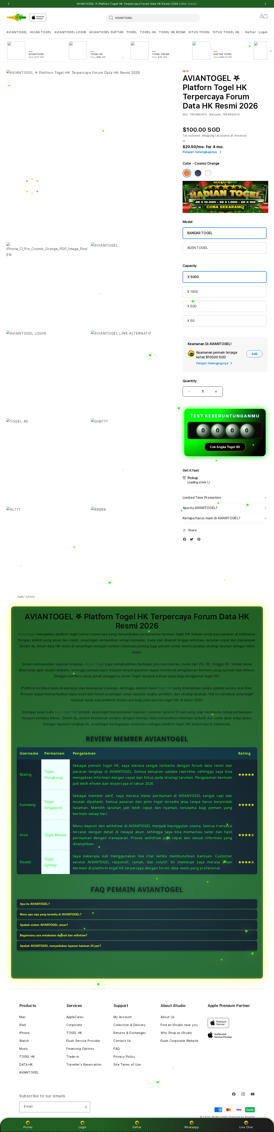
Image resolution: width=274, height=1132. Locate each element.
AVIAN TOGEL (41, 32)
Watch (24, 1041)
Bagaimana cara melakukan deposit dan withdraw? (53, 935)
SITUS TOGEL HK (226, 32)
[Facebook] (186, 540)
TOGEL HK (148, 32)
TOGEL (131, 32)
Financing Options (80, 1048)
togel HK (165, 688)
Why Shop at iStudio (176, 1033)
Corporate (74, 1025)
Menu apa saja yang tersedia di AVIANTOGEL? (51, 914)
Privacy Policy (124, 1056)
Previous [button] (8, 4)
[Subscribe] (85, 1107)
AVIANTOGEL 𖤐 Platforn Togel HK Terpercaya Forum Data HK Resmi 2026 (137, 3)
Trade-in (72, 1056)
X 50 (191, 321)
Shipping (208, 135)
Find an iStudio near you (179, 1025)
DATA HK (26, 1064)
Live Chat (246, 1127)
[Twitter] (193, 540)
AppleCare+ (75, 1017)
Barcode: (215, 114)
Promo (28, 1127)
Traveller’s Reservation (84, 1064)
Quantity (190, 381)
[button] (16, 32)
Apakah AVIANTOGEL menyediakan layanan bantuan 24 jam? (60, 946)
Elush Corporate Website (179, 1041)
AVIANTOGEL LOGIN (70, 32)
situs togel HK (66, 712)
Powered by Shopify (242, 1117)
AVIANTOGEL (16, 32)
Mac (22, 1017)
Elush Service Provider (83, 1041)
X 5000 (193, 277)
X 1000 (192, 292)
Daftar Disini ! (188, 3)
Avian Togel (94, 664)
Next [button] (265, 4)
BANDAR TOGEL (200, 233)
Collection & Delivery (129, 1025)
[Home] (16, 17)
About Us (168, 1017)
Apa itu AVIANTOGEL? (35, 904)
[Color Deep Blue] (198, 173)
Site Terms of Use (127, 1064)
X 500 (192, 306)
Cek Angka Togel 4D (225, 447)
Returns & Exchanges (129, 1033)
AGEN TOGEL (197, 248)
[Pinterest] (200, 540)
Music (23, 1048)
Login (82, 1127)
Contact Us (122, 1041)
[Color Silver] (208, 173)
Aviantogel (27, 634)
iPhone (24, 1033)
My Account (122, 1017)
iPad (22, 1025)
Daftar (137, 1127)
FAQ (116, 1048)
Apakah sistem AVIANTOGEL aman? (44, 925)
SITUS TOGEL (199, 32)
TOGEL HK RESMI (172, 32)
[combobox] (153, 18)
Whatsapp (191, 1127)
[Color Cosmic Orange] (187, 173)
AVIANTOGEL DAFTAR (106, 32)
